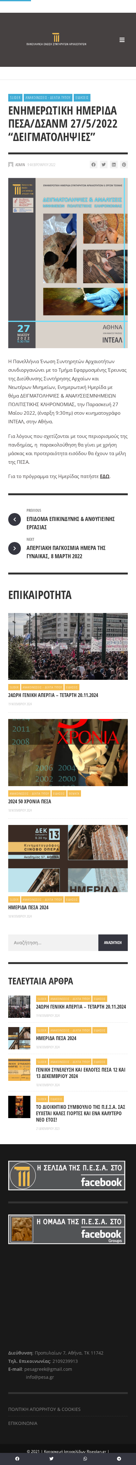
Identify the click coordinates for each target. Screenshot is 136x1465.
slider (15, 97)
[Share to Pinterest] (124, 164)
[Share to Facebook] (93, 164)
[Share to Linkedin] (114, 164)
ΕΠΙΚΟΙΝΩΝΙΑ (22, 1423)
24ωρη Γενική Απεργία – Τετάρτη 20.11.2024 (53, 695)
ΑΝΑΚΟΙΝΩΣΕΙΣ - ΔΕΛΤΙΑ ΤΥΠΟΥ (48, 97)
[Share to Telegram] (119, 1459)
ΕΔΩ (104, 476)
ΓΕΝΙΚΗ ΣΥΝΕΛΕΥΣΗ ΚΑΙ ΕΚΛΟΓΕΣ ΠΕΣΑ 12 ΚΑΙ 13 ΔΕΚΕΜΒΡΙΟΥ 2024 (81, 1073)
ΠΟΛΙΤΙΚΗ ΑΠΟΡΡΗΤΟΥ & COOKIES (44, 1409)
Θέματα (74, 793)
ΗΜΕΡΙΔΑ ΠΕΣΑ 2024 (28, 907)
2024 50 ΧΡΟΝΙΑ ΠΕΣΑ (29, 801)
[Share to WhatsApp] (85, 1459)
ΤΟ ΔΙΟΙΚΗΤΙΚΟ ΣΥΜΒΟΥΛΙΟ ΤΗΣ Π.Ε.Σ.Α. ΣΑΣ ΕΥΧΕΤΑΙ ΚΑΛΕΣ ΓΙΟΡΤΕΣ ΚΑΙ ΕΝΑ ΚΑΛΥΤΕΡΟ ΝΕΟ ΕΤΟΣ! (80, 1113)
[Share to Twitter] (104, 164)
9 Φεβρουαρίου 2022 (41, 164)
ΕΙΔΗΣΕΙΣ (82, 97)
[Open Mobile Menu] (122, 40)
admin (20, 164)
